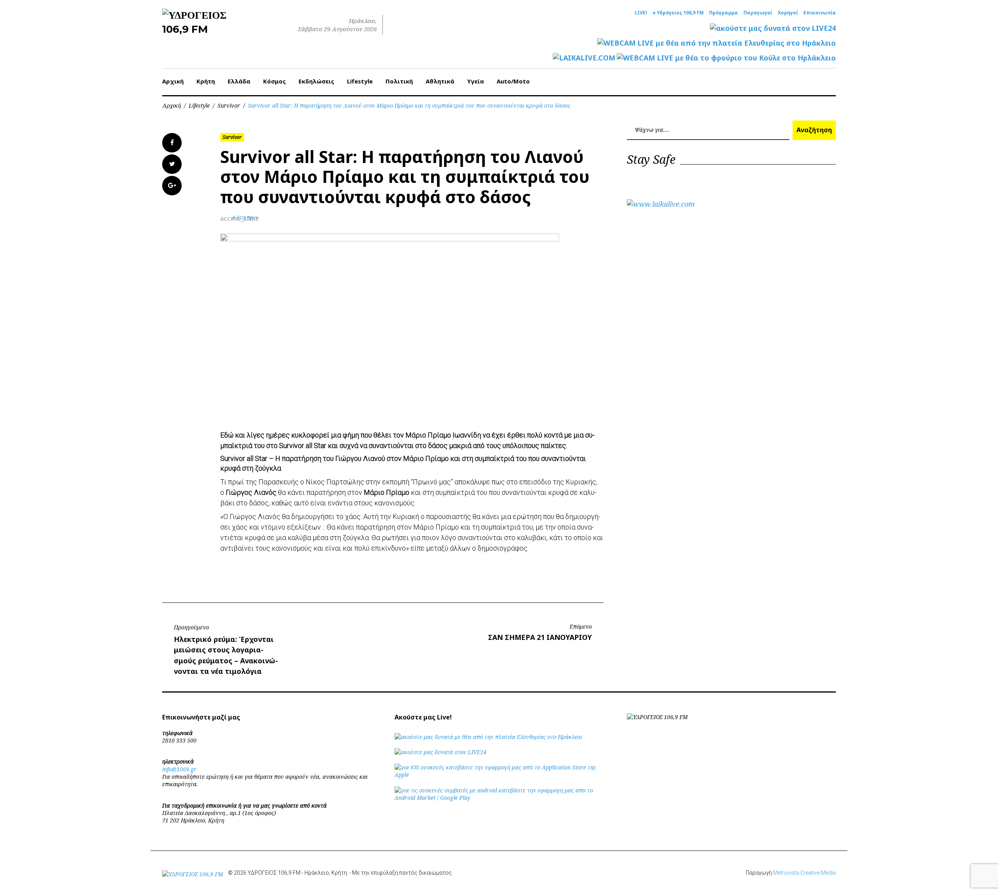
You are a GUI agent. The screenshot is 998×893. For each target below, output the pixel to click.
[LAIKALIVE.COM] (584, 58)
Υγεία (475, 81)
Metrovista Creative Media (804, 873)
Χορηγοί (788, 13)
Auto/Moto (513, 81)
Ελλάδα (239, 81)
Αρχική (173, 81)
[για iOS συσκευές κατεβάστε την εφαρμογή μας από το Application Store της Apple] (499, 774)
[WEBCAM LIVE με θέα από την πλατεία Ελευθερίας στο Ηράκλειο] (716, 43)
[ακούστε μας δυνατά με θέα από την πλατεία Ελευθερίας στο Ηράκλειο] (488, 737)
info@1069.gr (179, 769)
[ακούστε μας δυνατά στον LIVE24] (773, 28)
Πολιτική (399, 81)
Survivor (229, 105)
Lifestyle (360, 81)
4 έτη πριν (245, 217)
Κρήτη (205, 81)
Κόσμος (274, 81)
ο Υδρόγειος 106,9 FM (678, 13)
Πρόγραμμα (723, 13)
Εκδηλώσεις (316, 81)
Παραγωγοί (757, 13)
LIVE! (641, 13)
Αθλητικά (440, 81)
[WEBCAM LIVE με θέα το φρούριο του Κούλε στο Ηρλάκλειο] (726, 58)
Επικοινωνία (819, 13)
